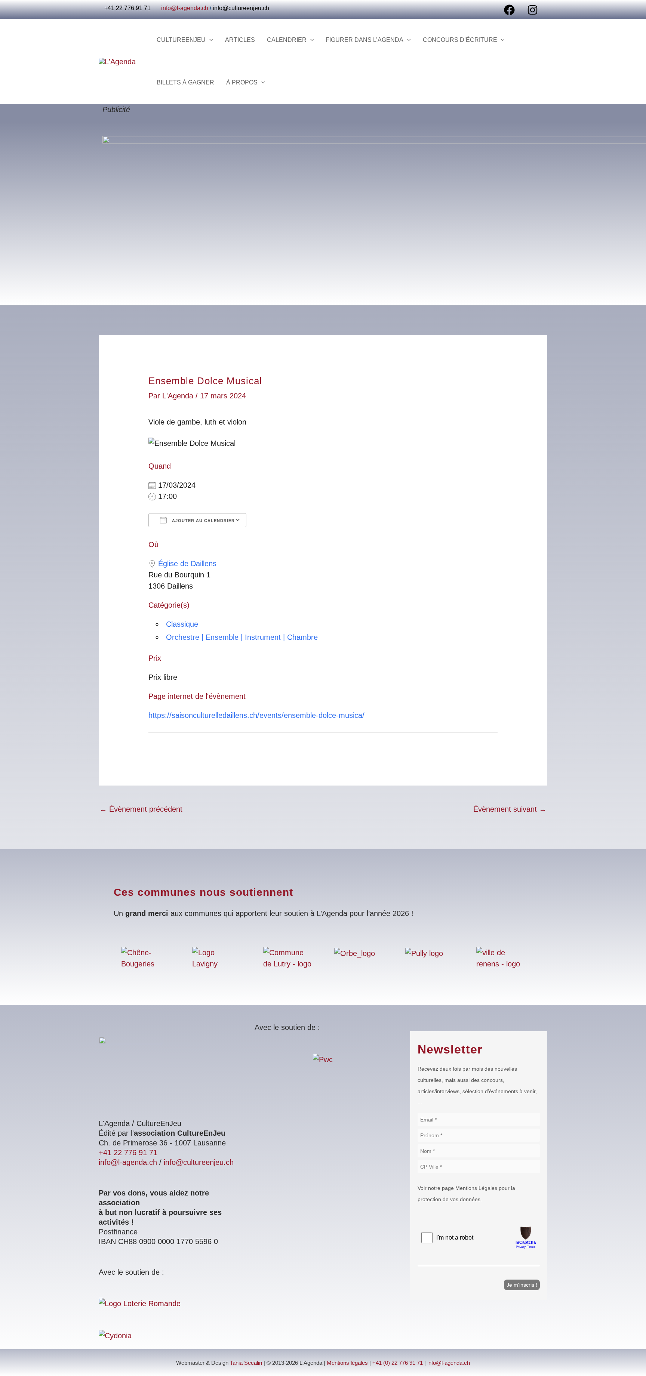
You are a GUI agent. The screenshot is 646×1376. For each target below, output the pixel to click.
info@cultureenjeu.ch (241, 8)
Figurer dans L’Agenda (364, 40)
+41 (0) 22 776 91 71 (397, 1363)
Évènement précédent (140, 809)
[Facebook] (509, 9)
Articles (240, 40)
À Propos (242, 82)
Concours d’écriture (460, 40)
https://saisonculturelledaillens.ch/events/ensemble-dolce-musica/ (256, 715)
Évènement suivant (510, 809)
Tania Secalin (246, 1363)
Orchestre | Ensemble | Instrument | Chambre (242, 637)
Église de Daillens (187, 563)
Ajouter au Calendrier (202, 520)
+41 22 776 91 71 (128, 1152)
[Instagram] (532, 9)
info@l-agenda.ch (184, 8)
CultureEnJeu (181, 40)
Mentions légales (347, 1363)
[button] (209, 40)
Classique (182, 624)
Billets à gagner (185, 82)
